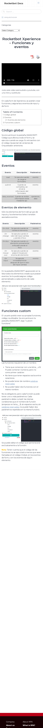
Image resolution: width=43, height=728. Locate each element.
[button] (38, 3)
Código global (10, 115)
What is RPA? (29, 725)
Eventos (8, 117)
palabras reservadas (10, 407)
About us (10, 725)
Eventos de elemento (16, 120)
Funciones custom (12, 123)
